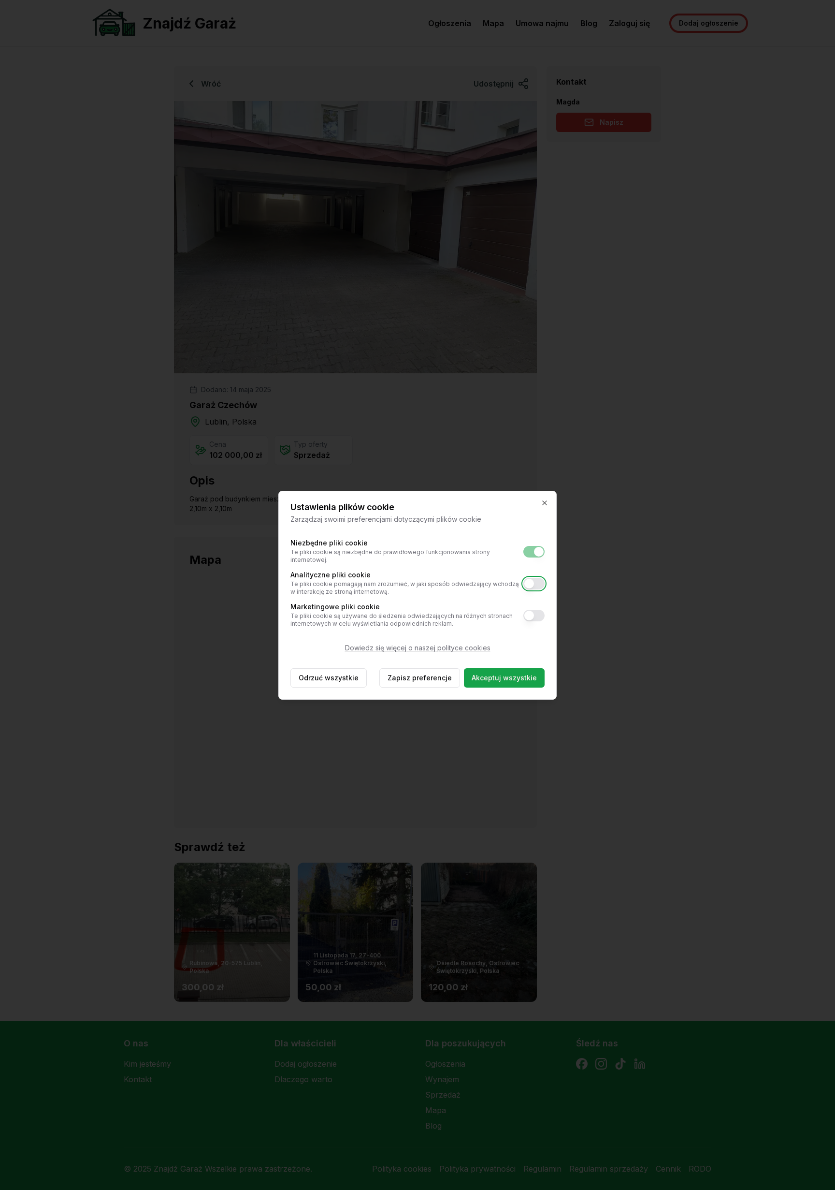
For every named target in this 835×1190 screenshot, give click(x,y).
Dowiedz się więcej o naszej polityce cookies (417, 648)
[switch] (534, 552)
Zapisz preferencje (420, 678)
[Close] (544, 503)
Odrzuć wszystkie (329, 678)
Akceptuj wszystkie (504, 678)
